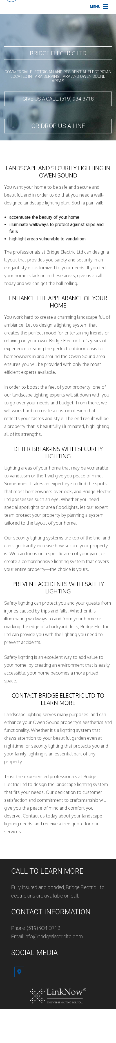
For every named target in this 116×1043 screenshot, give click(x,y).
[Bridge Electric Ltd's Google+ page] (19, 972)
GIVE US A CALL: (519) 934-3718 (58, 99)
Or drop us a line (58, 125)
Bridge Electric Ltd (58, 53)
